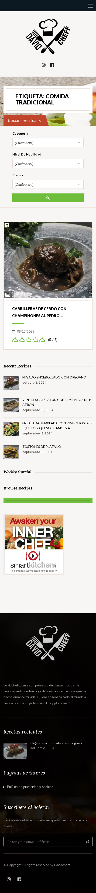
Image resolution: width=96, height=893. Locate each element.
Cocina (17, 175)
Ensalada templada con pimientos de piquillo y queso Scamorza (57, 425)
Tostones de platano (41, 446)
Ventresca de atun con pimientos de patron (56, 402)
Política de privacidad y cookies (30, 786)
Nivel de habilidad (26, 154)
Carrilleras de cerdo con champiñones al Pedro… (39, 312)
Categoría (20, 133)
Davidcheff (62, 865)
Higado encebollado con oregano (54, 377)
